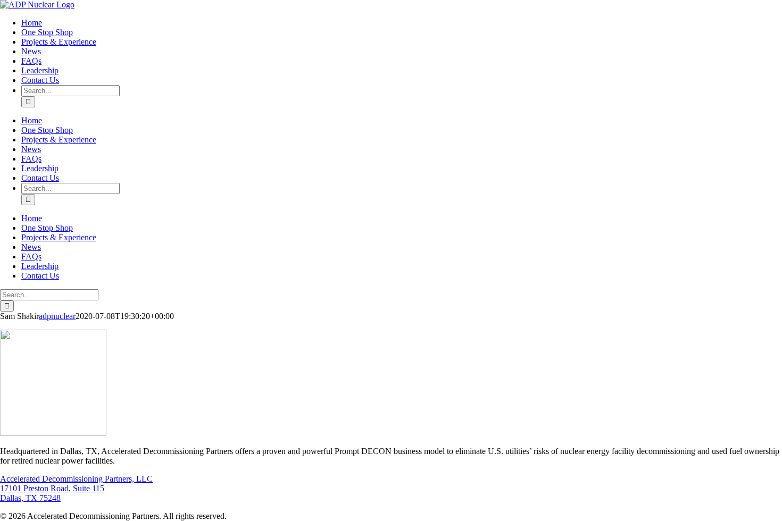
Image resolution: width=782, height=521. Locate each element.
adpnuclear (57, 316)
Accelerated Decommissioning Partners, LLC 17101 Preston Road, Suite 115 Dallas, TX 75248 (76, 488)
